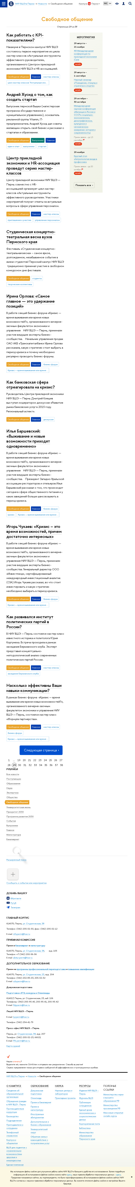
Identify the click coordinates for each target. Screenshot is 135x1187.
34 (40, 765)
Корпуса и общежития (12, 1142)
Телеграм (15, 907)
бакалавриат (21, 945)
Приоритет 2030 (15, 811)
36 (51, 765)
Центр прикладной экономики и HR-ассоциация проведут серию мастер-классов (33, 165)
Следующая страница (40, 750)
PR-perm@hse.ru (21, 1040)
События (11, 820)
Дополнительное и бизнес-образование (41, 1123)
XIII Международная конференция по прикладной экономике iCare (85, 55)
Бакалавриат (12, 839)
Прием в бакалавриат (41, 1102)
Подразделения (14, 1120)
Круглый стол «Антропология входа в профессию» (85, 159)
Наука (9, 788)
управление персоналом (47, 220)
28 (9, 765)
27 (60, 760)
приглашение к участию (19, 220)
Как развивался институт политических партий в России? (29, 622)
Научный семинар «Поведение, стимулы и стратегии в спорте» (85, 82)
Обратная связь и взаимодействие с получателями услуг (40, 1140)
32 (30, 765)
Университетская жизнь (18, 807)
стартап (42, 146)
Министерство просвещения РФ (111, 1107)
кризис (11, 514)
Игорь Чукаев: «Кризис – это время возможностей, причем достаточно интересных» (34, 531)
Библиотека (84, 1128)
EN (110, 3)
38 (61, 765)
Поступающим (13, 778)
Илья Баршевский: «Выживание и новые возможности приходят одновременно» (28, 438)
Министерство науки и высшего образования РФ (113, 1097)
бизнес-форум (50, 364)
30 (19, 765)
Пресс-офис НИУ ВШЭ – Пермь (22, 1028)
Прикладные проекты (65, 1098)
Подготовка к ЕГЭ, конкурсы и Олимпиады (28, 992)
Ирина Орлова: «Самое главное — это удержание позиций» (30, 301)
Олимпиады (36, 1098)
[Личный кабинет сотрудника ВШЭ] (123, 3)
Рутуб (13, 902)
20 (24, 760)
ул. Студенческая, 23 (33, 974)
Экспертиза (12, 792)
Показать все (83, 185)
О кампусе (14, 1086)
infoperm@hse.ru (21, 933)
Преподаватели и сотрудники (14, 1126)
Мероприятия (86, 37)
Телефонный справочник (12, 1134)
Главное (10, 830)
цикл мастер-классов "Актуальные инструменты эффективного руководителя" (28, 82)
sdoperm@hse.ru (21, 981)
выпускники (28, 146)
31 (24, 765)
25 (50, 760)
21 (29, 760)
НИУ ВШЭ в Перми (15, 1076)
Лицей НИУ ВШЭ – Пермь (19, 1011)
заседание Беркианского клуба (23, 673)
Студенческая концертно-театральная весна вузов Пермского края (30, 236)
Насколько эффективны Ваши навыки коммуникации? (34, 687)
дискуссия (48, 419)
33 (35, 765)
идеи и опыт (14, 146)
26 (55, 760)
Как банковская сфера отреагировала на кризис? (30, 384)
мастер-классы (51, 76)
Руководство (12, 1116)
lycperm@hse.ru (21, 1016)
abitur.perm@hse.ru (22, 957)
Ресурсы (85, 1086)
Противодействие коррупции (15, 1110)
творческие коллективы (20, 284)
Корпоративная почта (89, 1123)
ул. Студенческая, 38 (33, 923)
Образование (13, 783)
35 (45, 765)
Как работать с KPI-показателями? (24, 37)
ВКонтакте (16, 898)
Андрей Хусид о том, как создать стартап (29, 96)
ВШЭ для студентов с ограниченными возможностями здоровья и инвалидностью (16, 1154)
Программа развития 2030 (20, 816)
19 (18, 760)
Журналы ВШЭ (86, 1098)
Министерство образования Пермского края (87, 1135)
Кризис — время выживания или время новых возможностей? (28, 370)
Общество (12, 797)
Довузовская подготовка (19, 987)
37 (56, 765)
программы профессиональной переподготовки (41, 969)
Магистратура (13, 834)
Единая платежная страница (15, 1166)
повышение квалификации (81, 969)
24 (45, 760)
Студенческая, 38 (26, 1033)
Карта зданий (13, 1045)
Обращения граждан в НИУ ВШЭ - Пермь (16, 1103)
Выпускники (12, 825)
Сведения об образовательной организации (14, 1093)
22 (34, 760)
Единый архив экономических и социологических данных (87, 1115)
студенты (37, 278)
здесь (69, 1174)
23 (40, 760)
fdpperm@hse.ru (21, 1005)
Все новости (12, 774)
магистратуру (37, 945)
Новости (32, 1076)
